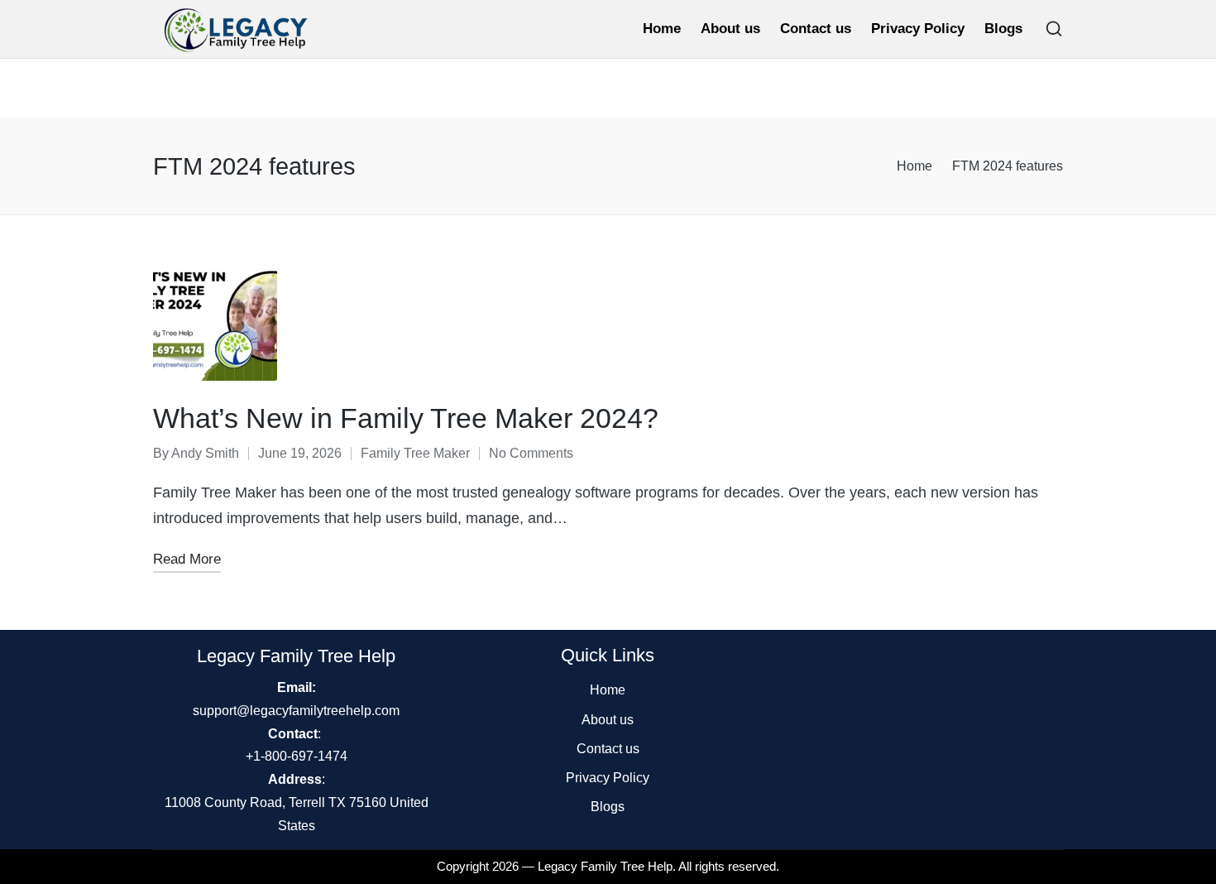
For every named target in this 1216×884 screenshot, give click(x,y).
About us (608, 720)
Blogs (608, 807)
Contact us (608, 749)
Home (607, 690)
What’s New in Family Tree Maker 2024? (405, 418)
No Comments (531, 453)
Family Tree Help (627, 866)
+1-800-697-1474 (296, 756)
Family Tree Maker (415, 453)
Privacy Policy (607, 778)
